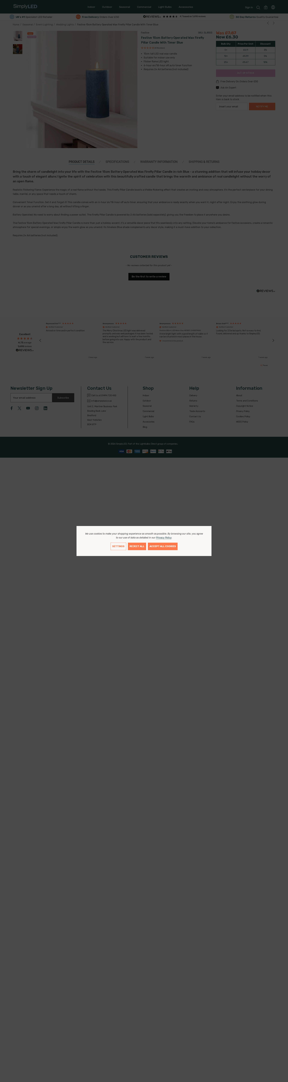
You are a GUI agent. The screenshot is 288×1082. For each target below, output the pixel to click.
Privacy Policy (163, 537)
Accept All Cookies (163, 546)
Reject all (137, 546)
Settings (118, 546)
